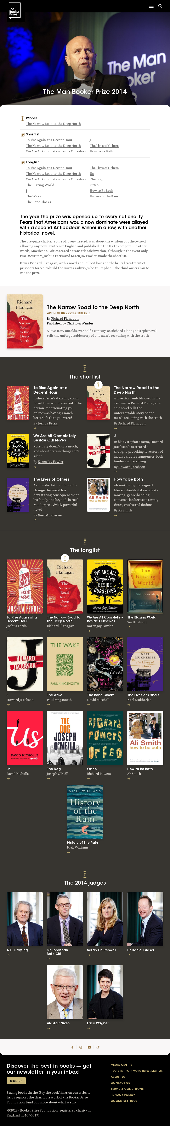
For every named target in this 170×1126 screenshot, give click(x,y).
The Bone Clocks (38, 202)
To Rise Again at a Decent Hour (49, 140)
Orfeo (94, 185)
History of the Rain (104, 196)
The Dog (96, 179)
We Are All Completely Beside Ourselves (56, 151)
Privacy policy (123, 1095)
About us (118, 1077)
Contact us (120, 1083)
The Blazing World (40, 185)
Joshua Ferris (48, 423)
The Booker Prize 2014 (75, 313)
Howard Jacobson (131, 467)
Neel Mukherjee (50, 515)
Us (92, 173)
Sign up (16, 1081)
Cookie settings (124, 1101)
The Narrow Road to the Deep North (53, 124)
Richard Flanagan (65, 318)
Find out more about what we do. (51, 1102)
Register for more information (137, 1071)
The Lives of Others (104, 145)
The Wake (33, 196)
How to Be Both (101, 151)
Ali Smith (125, 510)
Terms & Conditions (127, 1089)
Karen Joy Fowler (50, 461)
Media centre (121, 1065)
